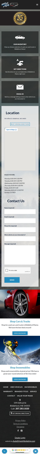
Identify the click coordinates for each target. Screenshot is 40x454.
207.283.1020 (22, 408)
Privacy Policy (20, 420)
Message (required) (10, 244)
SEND (12, 280)
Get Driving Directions (20, 124)
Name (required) (9, 208)
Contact (11, 396)
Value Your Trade (25, 396)
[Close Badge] (29, 448)
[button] (3, 18)
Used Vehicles (16, 387)
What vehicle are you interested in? (15, 235)
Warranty (8, 391)
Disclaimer (20, 427)
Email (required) (9, 217)
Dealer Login (20, 437)
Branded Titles (21, 391)
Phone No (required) (10, 226)
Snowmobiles (30, 387)
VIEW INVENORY (20, 333)
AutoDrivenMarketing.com (24, 441)
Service (33, 391)
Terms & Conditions (20, 424)
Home (5, 387)
